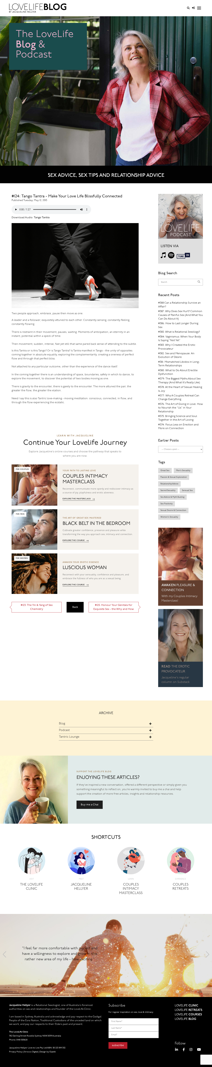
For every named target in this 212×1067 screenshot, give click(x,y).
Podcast (64, 730)
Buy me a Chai (89, 804)
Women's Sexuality (169, 517)
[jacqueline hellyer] (81, 861)
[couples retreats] (180, 861)
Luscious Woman (85, 567)
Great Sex (164, 471)
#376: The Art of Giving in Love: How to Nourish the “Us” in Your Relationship (180, 408)
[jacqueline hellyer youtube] (199, 1050)
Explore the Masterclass (79, 499)
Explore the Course (76, 540)
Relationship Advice (169, 484)
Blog (62, 723)
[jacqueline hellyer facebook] (184, 1050)
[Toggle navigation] (199, 8)
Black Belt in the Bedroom (96, 523)
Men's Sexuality (183, 471)
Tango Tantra (42, 217)
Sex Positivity (166, 504)
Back (75, 607)
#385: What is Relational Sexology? (179, 332)
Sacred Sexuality (167, 491)
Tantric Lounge (69, 737)
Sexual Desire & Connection (173, 510)
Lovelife (186, 1005)
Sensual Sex (187, 491)
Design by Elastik (48, 1052)
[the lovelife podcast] (180, 217)
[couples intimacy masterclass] (131, 861)
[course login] (193, 8)
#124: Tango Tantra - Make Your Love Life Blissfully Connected (67, 196)
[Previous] (4, 955)
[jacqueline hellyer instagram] (190, 1050)
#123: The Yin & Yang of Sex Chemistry (37, 607)
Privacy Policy (16, 1052)
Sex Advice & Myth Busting (172, 497)
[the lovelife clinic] (31, 861)
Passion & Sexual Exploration (173, 477)
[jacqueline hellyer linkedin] (176, 1050)
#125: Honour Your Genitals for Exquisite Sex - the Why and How (113, 607)
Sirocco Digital (31, 1052)
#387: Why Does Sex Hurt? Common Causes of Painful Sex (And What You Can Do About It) (180, 315)
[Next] (207, 955)
